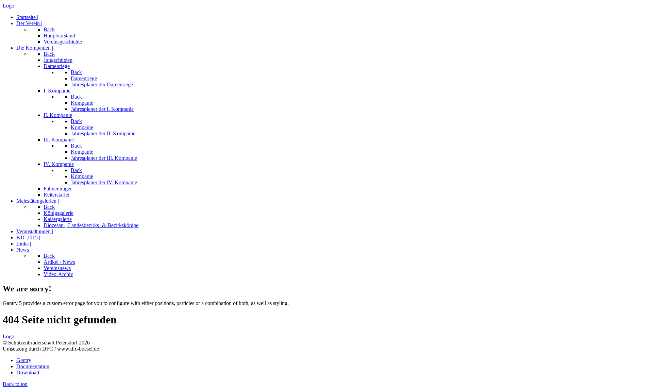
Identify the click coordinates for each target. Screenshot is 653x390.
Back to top (15, 384)
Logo (8, 6)
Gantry (23, 360)
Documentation (32, 366)
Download (27, 372)
